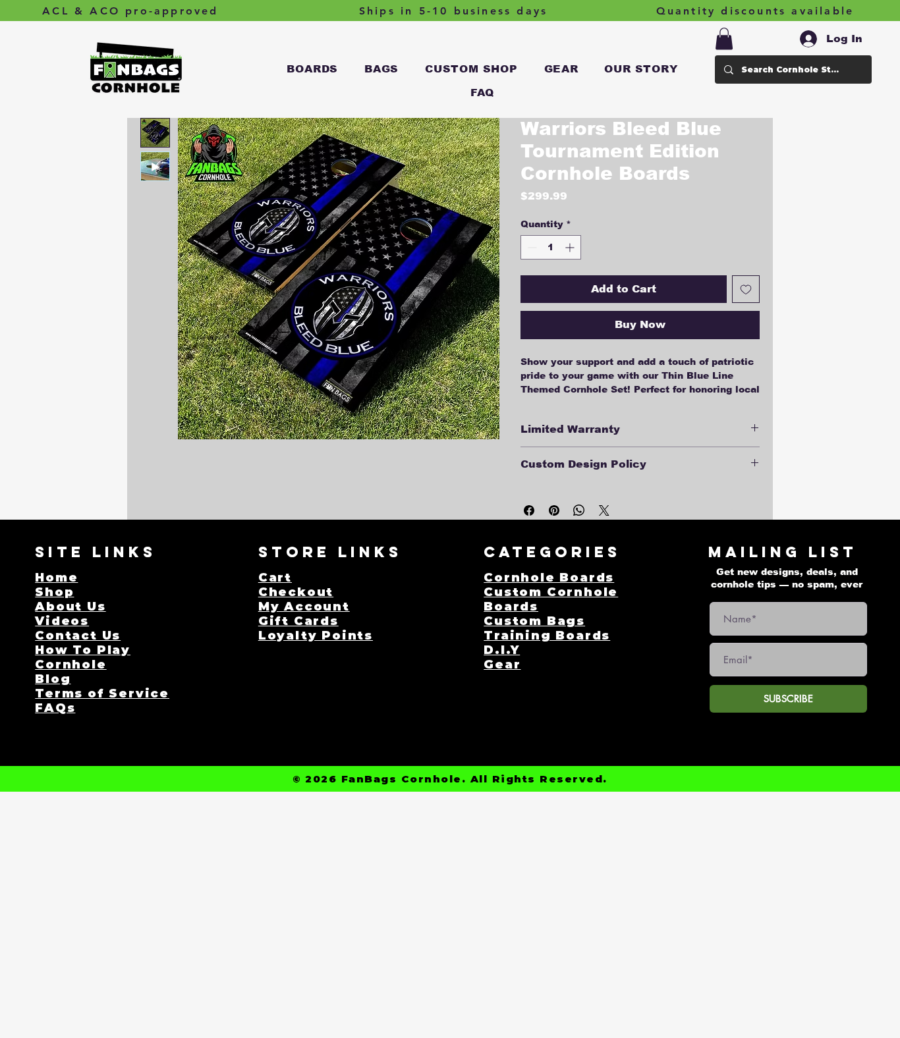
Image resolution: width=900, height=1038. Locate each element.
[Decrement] (530, 247)
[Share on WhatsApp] (579, 510)
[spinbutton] (551, 247)
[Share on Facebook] (529, 510)
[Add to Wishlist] (746, 289)
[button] (313, 69)
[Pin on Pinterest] (554, 510)
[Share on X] (604, 510)
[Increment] (571, 247)
